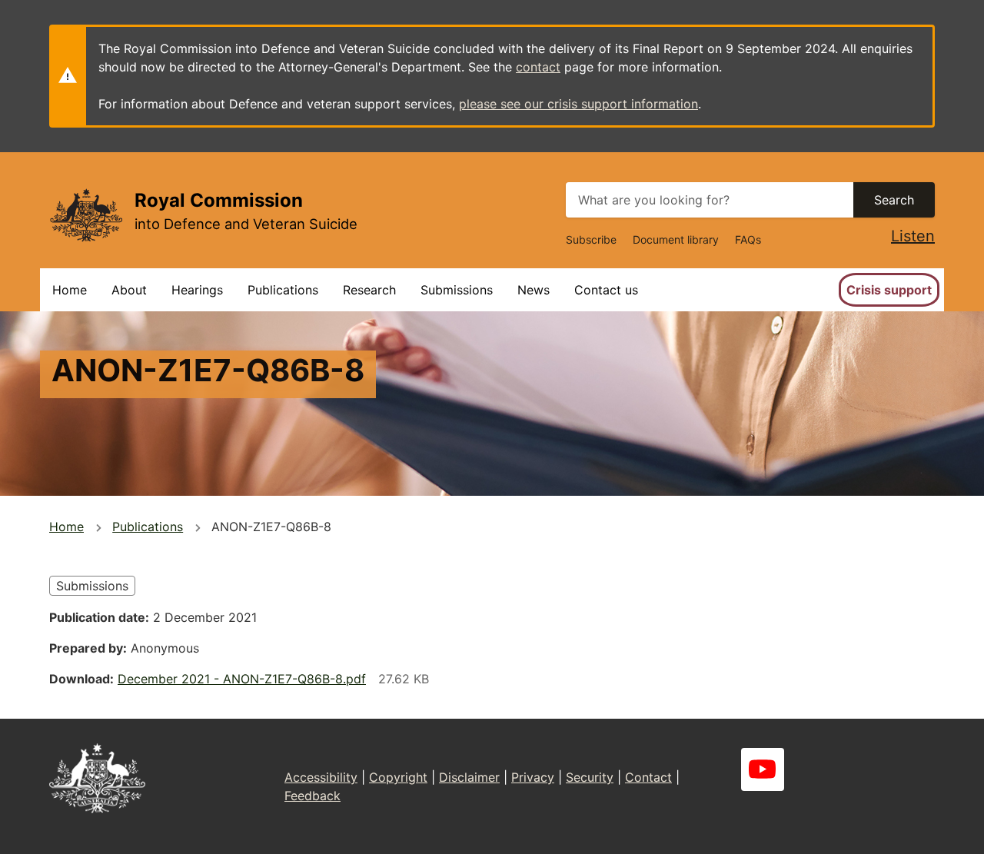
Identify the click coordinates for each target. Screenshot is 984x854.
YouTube (762, 769)
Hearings (197, 289)
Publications (283, 289)
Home (69, 289)
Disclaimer (469, 777)
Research (369, 289)
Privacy (532, 777)
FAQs (748, 239)
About (129, 289)
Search (894, 200)
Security (589, 777)
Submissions (457, 289)
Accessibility (320, 777)
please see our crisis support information (578, 103)
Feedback (312, 795)
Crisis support (889, 289)
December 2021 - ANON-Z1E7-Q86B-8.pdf (242, 678)
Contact (648, 777)
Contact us (606, 289)
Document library (676, 239)
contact (538, 67)
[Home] (85, 215)
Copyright (398, 777)
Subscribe (591, 239)
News (533, 289)
